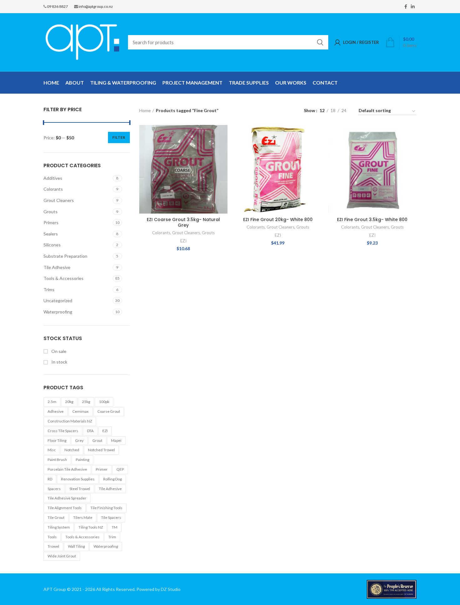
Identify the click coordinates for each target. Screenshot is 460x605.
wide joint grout (62, 556)
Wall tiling (76, 546)
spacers (54, 488)
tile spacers (111, 517)
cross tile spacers (63, 430)
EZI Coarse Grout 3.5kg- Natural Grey (183, 222)
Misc (52, 449)
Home (145, 110)
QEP (120, 469)
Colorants (53, 189)
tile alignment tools (65, 507)
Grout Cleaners (58, 200)
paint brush (57, 459)
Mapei (116, 440)
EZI (105, 430)
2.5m (52, 401)
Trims (48, 289)
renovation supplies (78, 479)
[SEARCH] (320, 42)
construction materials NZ (70, 421)
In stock (58, 362)
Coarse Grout (108, 411)
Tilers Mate (82, 517)
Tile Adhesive (56, 267)
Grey (79, 440)
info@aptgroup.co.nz (96, 6)
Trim (112, 537)
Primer (102, 469)
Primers (51, 222)
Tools (52, 537)
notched (71, 449)
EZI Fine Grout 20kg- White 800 (278, 219)
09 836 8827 (57, 6)
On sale (58, 351)
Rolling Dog (112, 479)
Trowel (53, 546)
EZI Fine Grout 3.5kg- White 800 (372, 219)
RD (50, 479)
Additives (52, 178)
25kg (86, 401)
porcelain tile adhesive (67, 469)
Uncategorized (57, 300)
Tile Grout (56, 517)
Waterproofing (57, 311)
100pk (104, 401)
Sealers (50, 233)
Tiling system (59, 527)
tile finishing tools (106, 507)
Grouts (50, 211)
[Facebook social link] (405, 7)
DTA (90, 430)
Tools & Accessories (63, 278)
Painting (82, 459)
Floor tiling (57, 440)
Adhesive (56, 411)
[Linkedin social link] (413, 7)
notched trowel (101, 449)
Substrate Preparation (65, 256)
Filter (118, 137)
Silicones (52, 244)
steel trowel (79, 488)
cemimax (80, 411)
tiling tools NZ (91, 527)
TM (114, 527)
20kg (69, 401)
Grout (97, 440)
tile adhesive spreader (67, 498)
